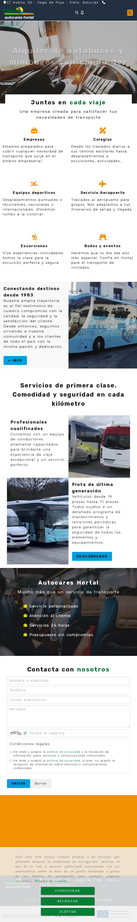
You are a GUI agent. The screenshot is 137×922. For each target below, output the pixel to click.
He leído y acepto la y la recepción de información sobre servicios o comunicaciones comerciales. (61, 753)
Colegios (102, 139)
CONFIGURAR (67, 891)
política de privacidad (63, 751)
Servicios (72, 79)
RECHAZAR (67, 901)
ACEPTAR (67, 911)
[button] (130, 13)
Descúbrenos (92, 556)
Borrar (41, 783)
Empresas (34, 139)
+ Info (15, 360)
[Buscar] (77, 12)
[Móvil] (82, 12)
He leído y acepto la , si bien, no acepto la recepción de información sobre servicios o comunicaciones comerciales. (64, 764)
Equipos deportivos (34, 193)
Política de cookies (51, 881)
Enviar (19, 783)
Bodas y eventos (103, 246)
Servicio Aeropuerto (103, 193)
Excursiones (34, 246)
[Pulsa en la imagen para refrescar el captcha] (16, 733)
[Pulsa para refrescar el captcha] (25, 733)
